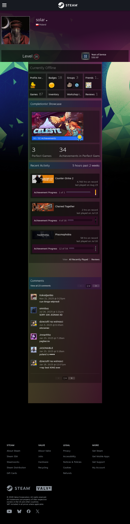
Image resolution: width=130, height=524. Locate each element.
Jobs (40, 456)
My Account (98, 467)
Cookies (67, 467)
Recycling (43, 467)
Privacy (66, 450)
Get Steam (97, 450)
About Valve (44, 450)
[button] (31, 56)
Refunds (67, 473)
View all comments (40, 286)
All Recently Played (78, 259)
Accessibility (69, 456)
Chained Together (64, 206)
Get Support (98, 462)
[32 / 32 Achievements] (57, 135)
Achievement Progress (45, 192)
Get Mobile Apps (100, 456)
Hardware (43, 462)
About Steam (13, 450)
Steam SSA (12, 456)
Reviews (95, 259)
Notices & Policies (72, 462)
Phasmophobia (63, 234)
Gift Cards (12, 473)
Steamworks (13, 462)
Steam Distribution (16, 467)
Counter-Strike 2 (64, 178)
